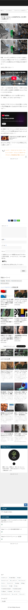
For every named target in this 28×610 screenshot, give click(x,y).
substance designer (7, 588)
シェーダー (15, 594)
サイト (3, 251)
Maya (23, 583)
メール (4, 245)
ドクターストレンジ (17, 280)
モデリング (5, 577)
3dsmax (10, 591)
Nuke (19, 577)
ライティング (5, 580)
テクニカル (17, 591)
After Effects (12, 577)
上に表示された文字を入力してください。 (13, 264)
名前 (3, 239)
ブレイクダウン (5, 283)
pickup (3, 280)
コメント (5, 225)
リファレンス (22, 580)
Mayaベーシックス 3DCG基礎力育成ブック (11, 529)
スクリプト (11, 583)
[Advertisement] (14, 174)
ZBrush (4, 591)
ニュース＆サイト (4, 14)
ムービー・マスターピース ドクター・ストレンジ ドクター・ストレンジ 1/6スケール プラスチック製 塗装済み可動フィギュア (15, 152)
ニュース (22, 594)
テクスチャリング (6, 594)
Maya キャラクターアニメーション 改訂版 (11, 536)
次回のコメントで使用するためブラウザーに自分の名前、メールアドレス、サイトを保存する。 (14, 256)
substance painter (17, 588)
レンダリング (14, 580)
